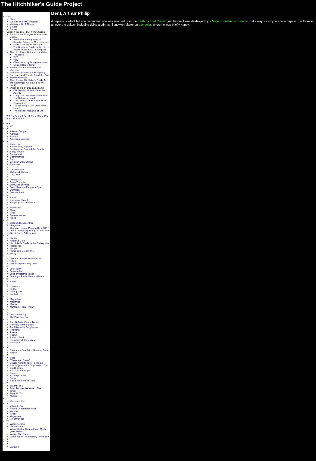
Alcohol (14, 136)
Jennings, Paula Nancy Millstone (27, 276)
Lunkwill (14, 294)
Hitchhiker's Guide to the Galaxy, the (29, 243)
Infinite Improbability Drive (23, 263)
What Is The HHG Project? (24, 21)
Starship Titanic (18, 375)
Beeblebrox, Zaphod (21, 146)
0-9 (8, 115)
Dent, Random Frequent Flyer (26, 187)
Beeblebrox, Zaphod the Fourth (27, 149)
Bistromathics (17, 156)
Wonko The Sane (19, 434)
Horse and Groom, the (22, 251)
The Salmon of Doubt (24, 98)
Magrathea (16, 299)
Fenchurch (15, 207)
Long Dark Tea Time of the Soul (30, 95)
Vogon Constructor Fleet (23, 408)
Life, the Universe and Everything (28, 72)
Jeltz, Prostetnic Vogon (22, 273)
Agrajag (14, 134)
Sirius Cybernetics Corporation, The (29, 365)
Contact (14, 29)
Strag (13, 378)
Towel (13, 391)
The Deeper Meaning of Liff (28, 110)
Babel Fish (15, 144)
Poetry (13, 332)
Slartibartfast (16, 368)
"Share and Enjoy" (20, 360)
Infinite (13, 261)
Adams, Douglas (19, 131)
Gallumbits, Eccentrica (22, 223)
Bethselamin (16, 154)
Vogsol (13, 413)
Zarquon (14, 447)
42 (11, 126)
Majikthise (15, 301)
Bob (12, 159)
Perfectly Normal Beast (22, 324)
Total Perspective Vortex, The (25, 388)
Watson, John (17, 424)
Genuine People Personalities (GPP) (29, 228)
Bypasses (15, 164)
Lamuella (15, 286)
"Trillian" (14, 396)
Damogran (15, 179)
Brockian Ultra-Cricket (21, 162)
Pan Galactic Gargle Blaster (25, 322)
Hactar (13, 238)
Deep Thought (17, 182)
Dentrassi (15, 190)
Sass (12, 357)
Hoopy (13, 248)
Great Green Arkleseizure (23, 233)
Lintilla (13, 289)
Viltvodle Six (16, 406)
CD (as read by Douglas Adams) (30, 62)
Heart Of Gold (17, 240)
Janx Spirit (15, 268)
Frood (13, 218)
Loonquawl (16, 291)
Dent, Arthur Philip (19, 184)
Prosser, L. (15, 342)
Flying (13, 210)
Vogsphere (16, 416)
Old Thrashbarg (18, 314)
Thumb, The (16, 385)
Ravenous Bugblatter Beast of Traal (29, 350)
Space (13, 373)
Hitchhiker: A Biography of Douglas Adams (27, 40)
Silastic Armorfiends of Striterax (26, 363)
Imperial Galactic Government (25, 258)
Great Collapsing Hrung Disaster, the (29, 230)
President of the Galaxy (22, 340)
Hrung (13, 253)
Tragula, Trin (16, 393)
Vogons (14, 411)
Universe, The (17, 401)
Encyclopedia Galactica (22, 202)
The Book (18, 54)
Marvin (13, 304)
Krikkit (13, 281)
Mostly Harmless (18, 77)
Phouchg (15, 329)
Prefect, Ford (17, 337)
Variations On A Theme (22, 24)
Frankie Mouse (18, 215)
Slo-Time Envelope (20, 370)
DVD (15, 57)
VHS (15, 60)
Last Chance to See (24, 100)
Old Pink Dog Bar (19, 317)
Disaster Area (17, 192)
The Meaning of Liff (23, 105)
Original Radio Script (24, 65)
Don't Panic (19, 44)
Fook (12, 212)
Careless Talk (17, 169)
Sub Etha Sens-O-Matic (22, 380)
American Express (19, 139)
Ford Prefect (158, 21)
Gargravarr (15, 225)
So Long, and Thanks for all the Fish (29, 75)
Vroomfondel (17, 419)
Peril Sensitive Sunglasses (24, 327)
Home (13, 19)
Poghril (13, 335)
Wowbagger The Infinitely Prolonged (29, 436)
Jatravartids (16, 271)
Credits (13, 26)
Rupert (13, 352)
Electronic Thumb (19, 200)
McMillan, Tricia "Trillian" (22, 307)
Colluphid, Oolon (19, 172)
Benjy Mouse (17, 151)
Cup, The (15, 174)
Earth (13, 197)
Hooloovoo (16, 245)
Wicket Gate (16, 426)
